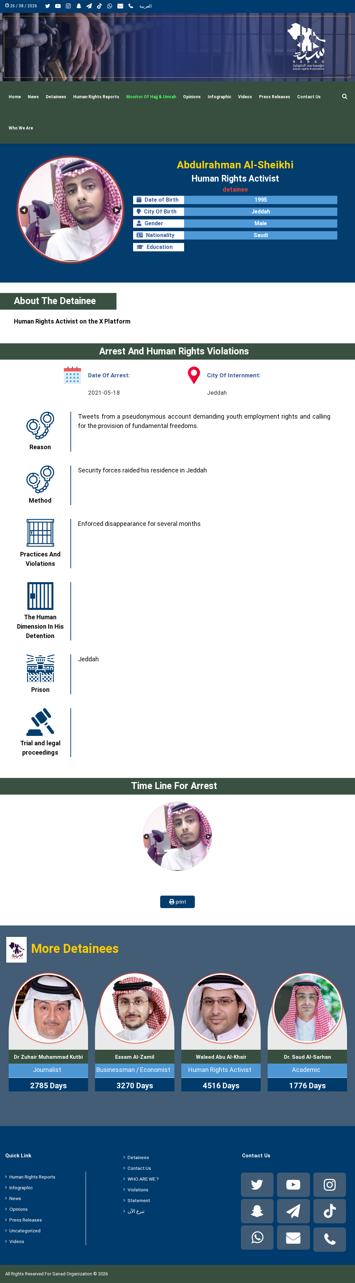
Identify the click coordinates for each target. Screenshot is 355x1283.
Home (15, 96)
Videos (245, 96)
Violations (138, 1189)
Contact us (309, 96)
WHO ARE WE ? (143, 1179)
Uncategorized (25, 1230)
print (180, 902)
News (33, 96)
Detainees (56, 96)
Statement (139, 1200)
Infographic (219, 96)
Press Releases (274, 96)
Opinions (192, 96)
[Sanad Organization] (177, 47)
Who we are (21, 128)
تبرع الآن (136, 1211)
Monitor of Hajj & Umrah (151, 96)
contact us (139, 1168)
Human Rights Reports (96, 96)
